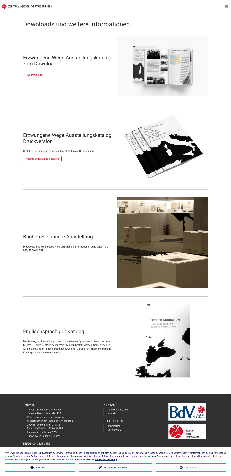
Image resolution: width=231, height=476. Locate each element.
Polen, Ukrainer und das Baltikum (45, 417)
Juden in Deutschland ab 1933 (44, 413)
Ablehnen (40, 467)
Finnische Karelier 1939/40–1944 (45, 428)
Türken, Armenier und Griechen (44, 409)
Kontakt (111, 413)
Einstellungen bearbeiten (115, 467)
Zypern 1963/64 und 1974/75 (43, 424)
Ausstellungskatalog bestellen (42, 158)
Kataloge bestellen (117, 409)
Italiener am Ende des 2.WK (42, 432)
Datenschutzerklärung (106, 459)
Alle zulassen (191, 467)
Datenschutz (114, 429)
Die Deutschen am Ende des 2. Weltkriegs (50, 420)
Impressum (113, 425)
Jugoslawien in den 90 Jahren (43, 436)
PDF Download (34, 74)
